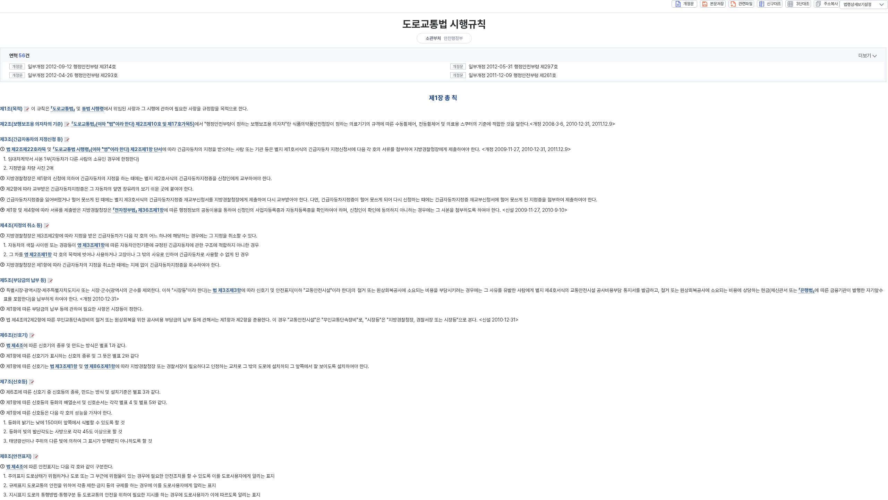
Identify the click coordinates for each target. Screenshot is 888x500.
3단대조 (802, 3)
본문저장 (717, 3)
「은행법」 (806, 290)
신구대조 (774, 3)
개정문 (688, 3)
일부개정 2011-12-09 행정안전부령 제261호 (512, 75)
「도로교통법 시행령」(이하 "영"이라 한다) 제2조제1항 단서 (107, 149)
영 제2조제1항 (38, 254)
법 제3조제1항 (63, 366)
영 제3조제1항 (91, 245)
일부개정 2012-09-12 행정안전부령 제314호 (72, 66)
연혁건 (19, 55)
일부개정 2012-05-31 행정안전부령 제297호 (513, 66)
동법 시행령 (93, 108)
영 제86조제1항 (99, 366)
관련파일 (745, 3)
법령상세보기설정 (857, 4)
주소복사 (831, 3)
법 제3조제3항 (227, 290)
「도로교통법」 (63, 108)
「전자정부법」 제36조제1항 (138, 210)
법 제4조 (14, 345)
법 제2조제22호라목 (26, 149)
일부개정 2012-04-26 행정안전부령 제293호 (73, 75)
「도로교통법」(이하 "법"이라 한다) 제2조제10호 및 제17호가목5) (133, 124)
